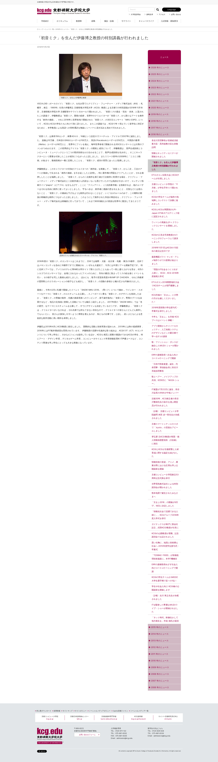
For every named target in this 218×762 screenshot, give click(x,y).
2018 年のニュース (160, 121)
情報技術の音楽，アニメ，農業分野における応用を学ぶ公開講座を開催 (165, 465)
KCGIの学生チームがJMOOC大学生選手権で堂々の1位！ (165, 579)
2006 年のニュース (160, 687)
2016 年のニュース (160, 134)
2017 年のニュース (159, 127)
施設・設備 (109, 21)
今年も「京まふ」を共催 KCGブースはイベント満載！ (165, 318)
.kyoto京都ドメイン (120, 711)
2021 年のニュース (160, 101)
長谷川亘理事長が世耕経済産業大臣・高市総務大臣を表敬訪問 (165, 144)
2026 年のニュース (160, 67)
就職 (93, 21)
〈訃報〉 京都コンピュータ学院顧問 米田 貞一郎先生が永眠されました (165, 414)
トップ (41, 29)
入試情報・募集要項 (169, 21)
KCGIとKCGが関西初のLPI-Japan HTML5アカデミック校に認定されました (165, 213)
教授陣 (79, 21)
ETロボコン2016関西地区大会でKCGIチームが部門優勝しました (165, 285)
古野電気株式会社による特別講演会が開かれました (165, 486)
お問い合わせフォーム (87, 735)
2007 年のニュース (160, 680)
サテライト (126, 21)
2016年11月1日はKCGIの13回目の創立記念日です (165, 249)
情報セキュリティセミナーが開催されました (165, 155)
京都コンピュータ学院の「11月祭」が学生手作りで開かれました (165, 187)
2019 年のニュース (160, 114)
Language (171, 9)
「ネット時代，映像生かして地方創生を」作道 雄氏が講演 (165, 619)
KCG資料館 (138, 717)
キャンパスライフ (146, 21)
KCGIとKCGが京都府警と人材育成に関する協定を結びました (165, 452)
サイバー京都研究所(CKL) (168, 717)
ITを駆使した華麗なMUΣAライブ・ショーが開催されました (165, 608)
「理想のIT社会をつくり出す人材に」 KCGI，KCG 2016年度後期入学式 (165, 273)
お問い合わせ (176, 14)
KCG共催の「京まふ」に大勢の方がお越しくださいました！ (165, 298)
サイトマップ (68, 711)
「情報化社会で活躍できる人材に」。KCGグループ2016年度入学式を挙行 (165, 515)
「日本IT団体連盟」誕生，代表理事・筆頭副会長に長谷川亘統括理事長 (165, 367)
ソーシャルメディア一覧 (139, 711)
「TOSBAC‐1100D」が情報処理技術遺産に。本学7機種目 (165, 557)
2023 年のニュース (160, 87)
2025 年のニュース (160, 74)
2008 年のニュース (160, 674)
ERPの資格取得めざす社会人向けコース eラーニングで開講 (165, 568)
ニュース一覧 (49, 29)
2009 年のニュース (160, 667)
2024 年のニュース (160, 81)
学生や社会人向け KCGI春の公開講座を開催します (165, 588)
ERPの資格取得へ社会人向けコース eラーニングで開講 (165, 357)
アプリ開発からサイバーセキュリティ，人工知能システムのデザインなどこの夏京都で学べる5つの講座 (165, 331)
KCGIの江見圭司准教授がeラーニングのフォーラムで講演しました (165, 238)
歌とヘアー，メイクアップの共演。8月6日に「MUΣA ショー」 (165, 380)
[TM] (61, 8)
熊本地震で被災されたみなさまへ (165, 495)
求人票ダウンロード (43, 711)
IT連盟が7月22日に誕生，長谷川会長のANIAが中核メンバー (166, 391)
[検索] (157, 9)
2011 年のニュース (159, 654)
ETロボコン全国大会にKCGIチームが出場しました (165, 177)
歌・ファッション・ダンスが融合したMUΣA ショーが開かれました (165, 345)
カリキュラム (62, 21)
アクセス (162, 14)
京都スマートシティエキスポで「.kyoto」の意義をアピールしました (165, 427)
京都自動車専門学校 (109, 717)
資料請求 (149, 14)
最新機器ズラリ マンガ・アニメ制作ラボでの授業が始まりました (165, 260)
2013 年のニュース (160, 640)
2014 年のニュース (160, 634)
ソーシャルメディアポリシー (100, 711)
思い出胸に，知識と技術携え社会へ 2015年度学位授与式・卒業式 (165, 546)
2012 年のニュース (160, 647)
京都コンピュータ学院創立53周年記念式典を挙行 (165, 476)
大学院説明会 (136, 14)
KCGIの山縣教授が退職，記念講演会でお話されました (165, 535)
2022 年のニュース (160, 94)
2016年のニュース (62, 29)
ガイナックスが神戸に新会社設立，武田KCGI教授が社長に (165, 526)
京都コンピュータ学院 (50, 717)
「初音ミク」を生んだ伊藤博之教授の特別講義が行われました (165, 166)
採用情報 (57, 711)
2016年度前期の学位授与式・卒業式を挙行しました (165, 309)
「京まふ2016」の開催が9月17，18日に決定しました (165, 504)
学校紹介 (45, 21)
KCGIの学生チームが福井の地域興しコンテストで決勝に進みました (165, 200)
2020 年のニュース (160, 107)
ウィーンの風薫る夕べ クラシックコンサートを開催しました (165, 225)
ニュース (164, 57)
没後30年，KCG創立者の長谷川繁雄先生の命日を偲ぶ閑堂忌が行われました (165, 402)
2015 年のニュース (160, 627)
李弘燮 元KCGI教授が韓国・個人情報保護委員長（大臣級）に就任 (165, 440)
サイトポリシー (81, 711)
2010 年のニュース (160, 660)
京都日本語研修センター (79, 717)
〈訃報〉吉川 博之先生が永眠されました (165, 597)
